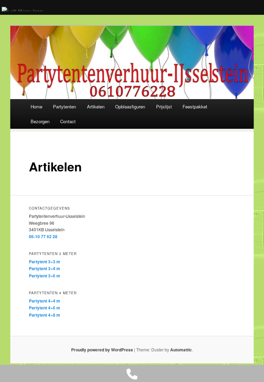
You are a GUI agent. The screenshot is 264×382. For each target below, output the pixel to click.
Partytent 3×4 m (44, 268)
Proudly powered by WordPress (102, 350)
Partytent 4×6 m (44, 308)
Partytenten (64, 106)
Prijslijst (164, 106)
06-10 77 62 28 (43, 236)
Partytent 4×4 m (44, 301)
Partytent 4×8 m (44, 315)
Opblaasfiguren (130, 106)
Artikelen (95, 106)
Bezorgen (40, 121)
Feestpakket (195, 106)
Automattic (181, 350)
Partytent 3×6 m (44, 276)
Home (36, 106)
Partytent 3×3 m (44, 261)
